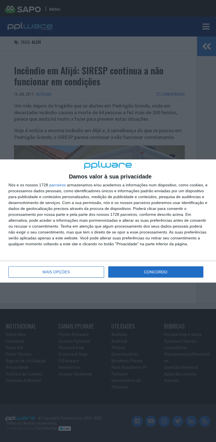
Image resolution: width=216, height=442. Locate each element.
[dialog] (108, 220)
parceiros (57, 185)
